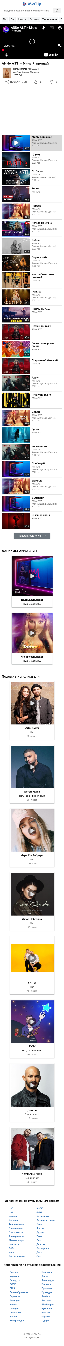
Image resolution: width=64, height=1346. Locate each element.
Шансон (22, 19)
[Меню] (5, 4)
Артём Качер (32, 791)
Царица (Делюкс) (30, 72)
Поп (5, 19)
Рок (12, 19)
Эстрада (34, 19)
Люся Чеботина (32, 919)
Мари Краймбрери (32, 855)
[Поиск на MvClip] (57, 10)
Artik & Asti (32, 727)
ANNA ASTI (33, 69)
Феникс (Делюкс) (32, 656)
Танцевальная (49, 19)
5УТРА (32, 982)
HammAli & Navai (32, 1173)
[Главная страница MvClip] (32, 4)
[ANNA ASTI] (7, 73)
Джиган (32, 1110)
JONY (32, 1046)
